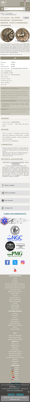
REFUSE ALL (20, 394)
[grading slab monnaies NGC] (15, 238)
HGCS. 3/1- (6, 106)
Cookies (15, 363)
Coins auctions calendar (15, 337)
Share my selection (10, 193)
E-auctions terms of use (15, 355)
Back (27, 18)
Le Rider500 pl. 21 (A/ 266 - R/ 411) (12, 104)
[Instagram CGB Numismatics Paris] (22, 262)
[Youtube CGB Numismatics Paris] (15, 270)
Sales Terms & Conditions (15, 353)
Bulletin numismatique (15, 301)
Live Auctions (15, 282)
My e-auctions (15, 319)
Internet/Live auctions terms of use (15, 357)
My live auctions (15, 321)
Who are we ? (15, 343)
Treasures (15, 295)
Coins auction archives (15, 289)
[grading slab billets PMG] (15, 254)
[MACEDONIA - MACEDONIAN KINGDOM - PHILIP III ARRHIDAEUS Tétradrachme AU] (15, 41)
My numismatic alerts (15, 323)
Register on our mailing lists (15, 325)
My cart (15, 317)
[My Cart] (22, 5)
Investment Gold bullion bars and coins (15, 285)
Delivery (15, 327)
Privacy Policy (15, 361)
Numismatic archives (15, 297)
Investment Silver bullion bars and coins (15, 287)
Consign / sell (8, 208)
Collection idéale (15, 305)
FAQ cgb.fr (15, 347)
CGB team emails (15, 345)
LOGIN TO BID (26, 44)
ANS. (27, 104)
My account (15, 315)
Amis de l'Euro (15, 309)
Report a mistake (9, 185)
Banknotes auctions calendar (15, 339)
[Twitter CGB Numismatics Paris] (15, 262)
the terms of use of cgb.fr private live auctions (15, 47)
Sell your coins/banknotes (15, 335)
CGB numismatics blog (15, 299)
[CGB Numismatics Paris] (3, 6)
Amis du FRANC (15, 307)
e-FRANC (15, 303)
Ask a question (9, 200)
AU (15, 58)
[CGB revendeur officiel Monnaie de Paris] (15, 246)
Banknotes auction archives (15, 291)
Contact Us (15, 313)
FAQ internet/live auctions (15, 351)
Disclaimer (15, 359)
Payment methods (15, 329)
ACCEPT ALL (11, 394)
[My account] (28, 5)
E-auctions (15, 280)
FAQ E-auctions (15, 349)
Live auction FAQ (14, 52)
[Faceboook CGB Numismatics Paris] (7, 262)
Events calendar (15, 293)
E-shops (15, 278)
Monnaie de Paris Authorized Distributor (15, 284)
